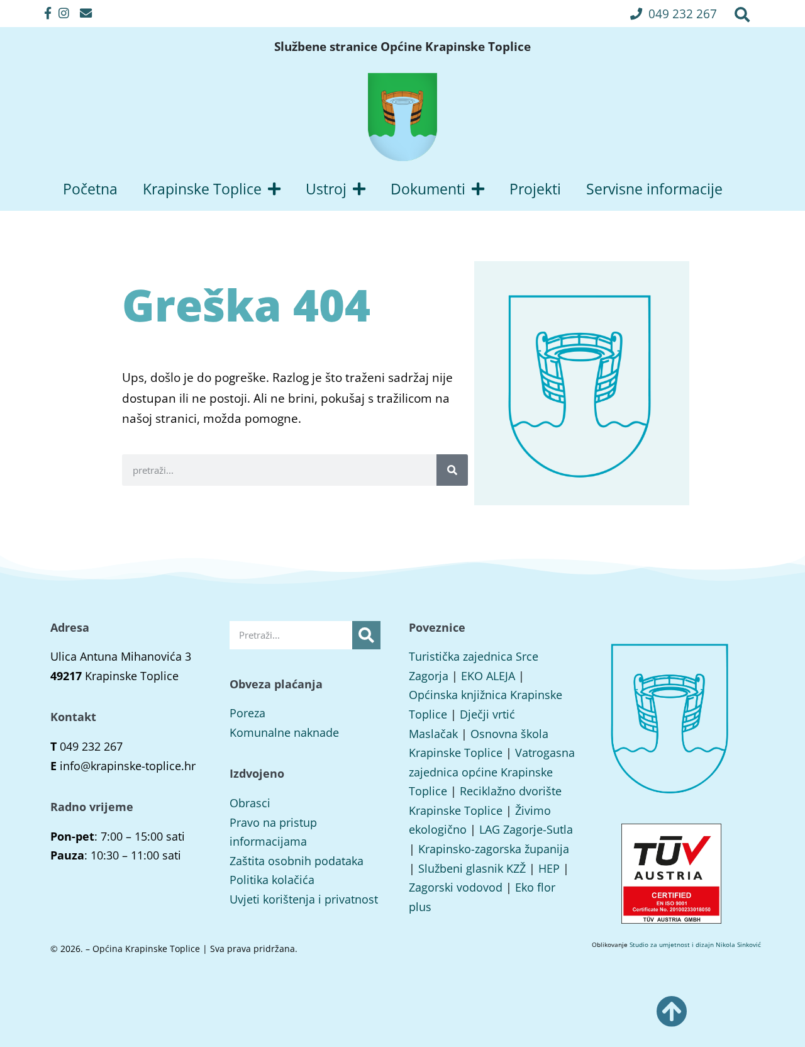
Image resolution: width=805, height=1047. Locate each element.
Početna (90, 189)
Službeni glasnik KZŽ (472, 868)
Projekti (535, 189)
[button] (673, 13)
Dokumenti (428, 189)
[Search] (452, 470)
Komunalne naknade (284, 732)
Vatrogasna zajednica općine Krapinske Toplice (492, 771)
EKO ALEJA (488, 675)
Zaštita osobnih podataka (297, 860)
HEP (549, 868)
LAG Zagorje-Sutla (526, 829)
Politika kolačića (272, 879)
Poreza (247, 712)
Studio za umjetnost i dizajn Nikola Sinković (695, 944)
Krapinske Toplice (202, 189)
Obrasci (250, 802)
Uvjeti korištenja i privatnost (304, 899)
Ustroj (326, 189)
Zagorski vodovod (455, 887)
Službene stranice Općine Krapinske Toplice (402, 46)
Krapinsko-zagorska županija (493, 848)
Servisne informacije (654, 189)
